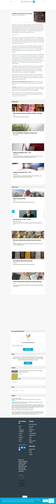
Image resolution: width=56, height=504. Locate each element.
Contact (20, 439)
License (20, 435)
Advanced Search (21, 444)
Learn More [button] (31, 501)
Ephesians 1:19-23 (15, 34)
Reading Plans (32, 435)
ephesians (15, 382)
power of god (15, 390)
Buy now (20, 374)
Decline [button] (45, 500)
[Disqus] (28, 313)
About (12, 8)
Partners (20, 433)
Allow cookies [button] (51, 500)
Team (20, 428)
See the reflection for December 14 (28, 49)
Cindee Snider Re (34, 399)
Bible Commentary (33, 424)
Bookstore (21, 437)
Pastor (30, 452)
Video (30, 437)
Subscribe (28, 349)
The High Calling (32, 433)
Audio (30, 439)
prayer (22, 390)
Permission (13, 400)
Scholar (30, 454)
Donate (16, 8)
